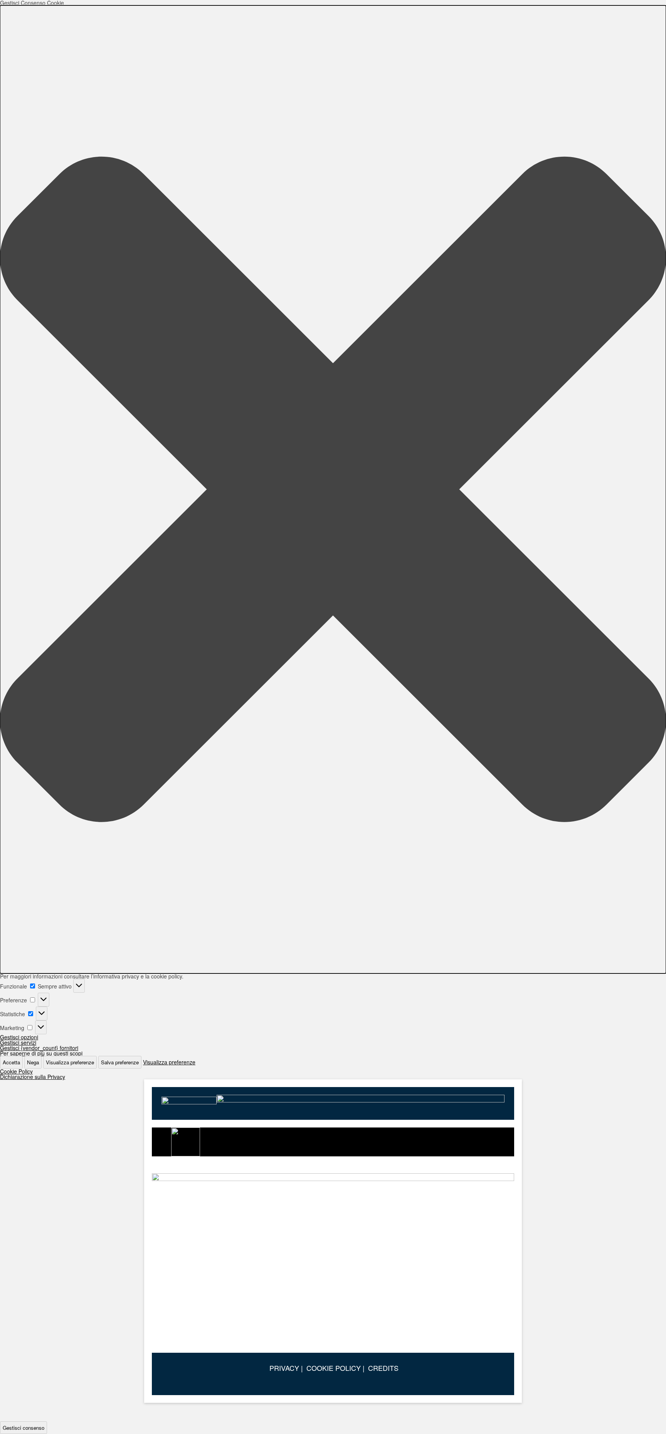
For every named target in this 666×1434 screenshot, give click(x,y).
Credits (383, 1368)
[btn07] (333, 1259)
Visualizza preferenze (70, 1062)
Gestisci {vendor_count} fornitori (39, 1048)
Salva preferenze (120, 1062)
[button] (333, 489)
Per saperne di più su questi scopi (41, 1053)
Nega (33, 1062)
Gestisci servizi (18, 1042)
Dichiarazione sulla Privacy (32, 1077)
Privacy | (286, 1368)
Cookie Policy (16, 1071)
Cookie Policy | (335, 1368)
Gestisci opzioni (19, 1037)
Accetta (11, 1062)
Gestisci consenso (23, 1427)
